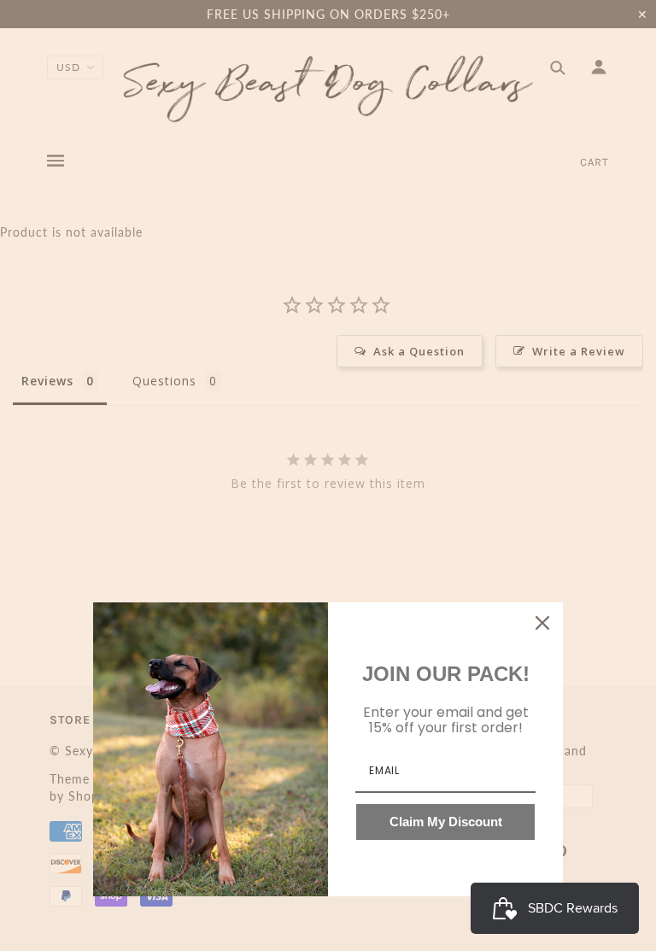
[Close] (542, 622)
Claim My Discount (446, 821)
